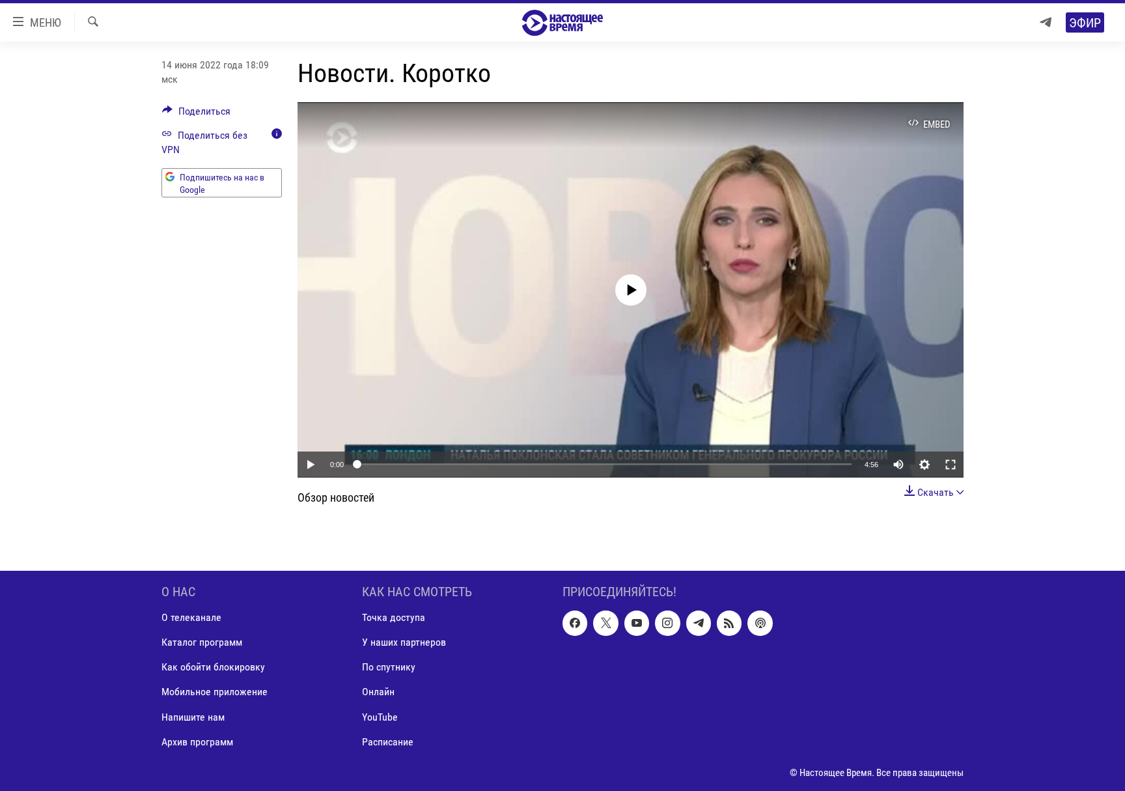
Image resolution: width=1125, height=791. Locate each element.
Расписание (387, 741)
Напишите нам (193, 716)
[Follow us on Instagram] (667, 623)
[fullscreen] (951, 465)
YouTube (380, 716)
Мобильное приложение (214, 691)
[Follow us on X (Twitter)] (605, 623)
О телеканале (191, 617)
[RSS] (729, 623)
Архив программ (197, 741)
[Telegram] (1045, 22)
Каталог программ (201, 642)
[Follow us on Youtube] (636, 623)
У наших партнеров (404, 642)
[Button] (196, 114)
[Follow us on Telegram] (698, 623)
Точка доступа (393, 617)
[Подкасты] (759, 623)
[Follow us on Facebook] (574, 623)
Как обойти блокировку (213, 667)
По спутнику (388, 667)
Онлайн (378, 691)
